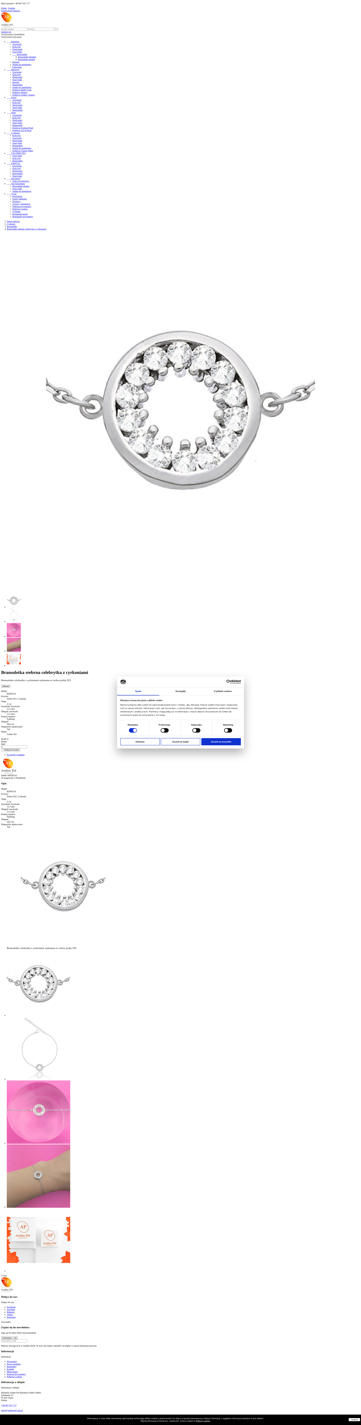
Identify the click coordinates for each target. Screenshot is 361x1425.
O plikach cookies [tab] (223, 691)
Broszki (15, 62)
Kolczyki (16, 47)
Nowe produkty (14, 1364)
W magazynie (7, 778)
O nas (11, 194)
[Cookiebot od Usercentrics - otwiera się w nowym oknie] (228, 682)
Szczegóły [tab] (180, 691)
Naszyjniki (17, 52)
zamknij (354, 1420)
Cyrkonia (13, 133)
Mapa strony (12, 1372)
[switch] (165, 730)
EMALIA (13, 163)
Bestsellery (11, 1366)
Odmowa (140, 742)
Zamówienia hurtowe (10, 11)
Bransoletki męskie (26, 59)
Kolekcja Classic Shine (22, 151)
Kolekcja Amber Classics (23, 95)
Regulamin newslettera (22, 216)
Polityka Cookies (20, 209)
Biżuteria (13, 42)
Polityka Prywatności (16, 1374)
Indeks (4, 775)
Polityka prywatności (21, 206)
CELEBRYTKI (16, 153)
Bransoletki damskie (27, 57)
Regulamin (17, 196)
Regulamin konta (20, 214)
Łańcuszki (17, 67)
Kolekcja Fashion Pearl (22, 128)
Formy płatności (19, 199)
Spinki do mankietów (21, 64)
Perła (11, 113)
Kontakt (10, 1369)
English (11, 8)
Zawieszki (17, 44)
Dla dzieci (13, 178)
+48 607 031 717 (8, 1405)
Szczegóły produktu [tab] (16, 755)
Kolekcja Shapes (19, 92)
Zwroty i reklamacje (21, 204)
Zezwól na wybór (180, 742)
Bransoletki (19, 54)
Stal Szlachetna (16, 183)
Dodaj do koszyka (10, 750)
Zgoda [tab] (138, 691)
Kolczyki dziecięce (20, 181)
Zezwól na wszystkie (221, 742)
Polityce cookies (203, 1421)
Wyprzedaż (12, 1361)
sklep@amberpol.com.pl (12, 1410)
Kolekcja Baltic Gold (21, 90)
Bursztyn (13, 69)
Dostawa (16, 201)
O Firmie (16, 211)
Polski (4, 8)
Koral (11, 97)
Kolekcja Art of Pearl (21, 130)
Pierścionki (17, 49)
